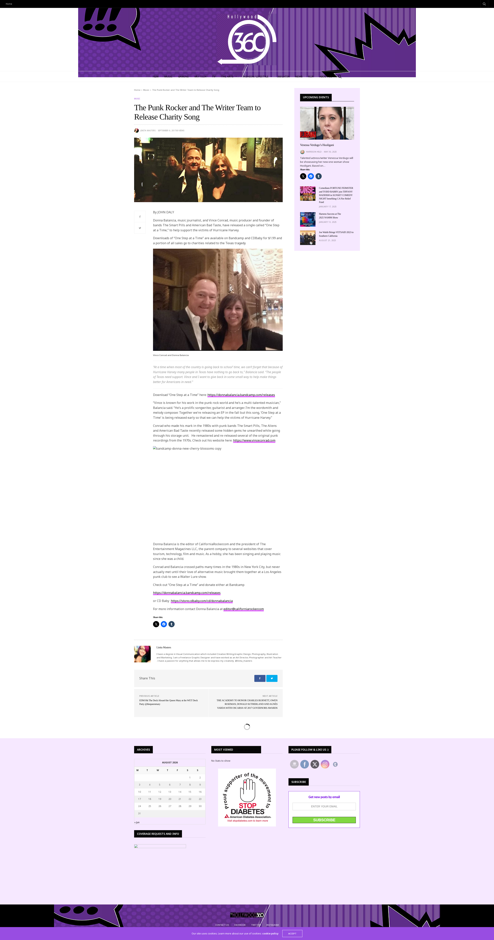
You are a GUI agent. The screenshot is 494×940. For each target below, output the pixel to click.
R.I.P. (311, 76)
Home (9, 3)
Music (137, 99)
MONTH (249, 749)
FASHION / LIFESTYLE (255, 76)
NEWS (299, 76)
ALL (256, 749)
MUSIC (168, 76)
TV (213, 76)
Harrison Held (314, 151)
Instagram (272, 924)
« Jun (137, 822)
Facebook (240, 924)
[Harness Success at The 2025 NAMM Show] (308, 219)
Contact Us (222, 924)
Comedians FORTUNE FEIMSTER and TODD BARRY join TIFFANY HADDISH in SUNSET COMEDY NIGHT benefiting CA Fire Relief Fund (336, 194)
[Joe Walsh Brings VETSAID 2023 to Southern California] (308, 238)
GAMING (183, 76)
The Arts (227, 76)
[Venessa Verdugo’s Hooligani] (327, 123)
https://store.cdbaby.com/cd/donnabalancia (202, 601)
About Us (326, 76)
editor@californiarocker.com (243, 609)
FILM (155, 76)
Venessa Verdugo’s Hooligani (317, 145)
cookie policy (270, 933)
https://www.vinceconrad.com (254, 440)
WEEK (240, 749)
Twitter (256, 924)
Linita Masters (148, 130)
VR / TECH (200, 76)
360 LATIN (283, 76)
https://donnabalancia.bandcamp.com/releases (241, 395)
